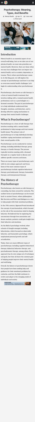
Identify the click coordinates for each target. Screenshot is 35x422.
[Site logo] (6, 2)
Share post (18, 19)
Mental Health (9, 16)
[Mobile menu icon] (2, 2)
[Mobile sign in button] (33, 2)
